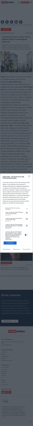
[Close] (29, 177)
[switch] (26, 213)
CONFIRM (10, 243)
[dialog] (16, 213)
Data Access (16, 249)
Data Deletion (6, 249)
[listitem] (16, 208)
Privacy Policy (26, 249)
